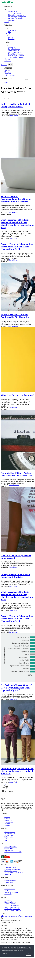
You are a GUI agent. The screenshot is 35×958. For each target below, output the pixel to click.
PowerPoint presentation (11, 892)
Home (6, 82)
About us (7, 33)
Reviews (10, 37)
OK (28, 953)
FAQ (5, 840)
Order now (7, 61)
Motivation (7, 72)
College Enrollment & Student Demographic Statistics (15, 105)
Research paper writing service (17, 17)
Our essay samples (9, 832)
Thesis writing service (14, 13)
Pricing (6, 22)
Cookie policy (8, 848)
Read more (4, 953)
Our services (8, 820)
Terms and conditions (10, 847)
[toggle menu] (10, 64)
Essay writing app (9, 833)
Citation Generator (13, 50)
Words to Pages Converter (16, 55)
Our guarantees (8, 822)
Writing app (7, 874)
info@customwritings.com (11, 916)
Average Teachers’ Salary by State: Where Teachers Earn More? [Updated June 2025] (17, 246)
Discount (7, 823)
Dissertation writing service (16, 15)
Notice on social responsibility (13, 852)
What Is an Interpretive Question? (17, 395)
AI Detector (11, 47)
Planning (7, 70)
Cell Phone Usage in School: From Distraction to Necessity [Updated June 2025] (17, 771)
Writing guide (12, 30)
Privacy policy (8, 850)
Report (6, 890)
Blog (9, 32)
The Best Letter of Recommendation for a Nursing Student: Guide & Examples (16, 199)
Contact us (11, 39)
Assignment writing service (16, 18)
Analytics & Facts (9, 75)
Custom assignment (10, 880)
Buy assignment (9, 882)
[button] (19, 8)
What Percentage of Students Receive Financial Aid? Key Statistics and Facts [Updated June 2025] (17, 224)
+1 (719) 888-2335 (27, 916)
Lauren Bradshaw (13, 212)
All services (11, 20)
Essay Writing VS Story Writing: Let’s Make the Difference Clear (16, 474)
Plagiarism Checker (14, 49)
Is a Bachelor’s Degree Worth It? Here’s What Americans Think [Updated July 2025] (16, 688)
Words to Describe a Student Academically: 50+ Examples (15, 315)
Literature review (9, 889)
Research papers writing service (13, 872)
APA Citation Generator (15, 52)
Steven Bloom (13, 115)
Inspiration (7, 73)
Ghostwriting (8, 894)
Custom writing (12, 11)
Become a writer (9, 835)
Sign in (8, 59)
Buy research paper (10, 867)
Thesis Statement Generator (16, 57)
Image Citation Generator (15, 54)
